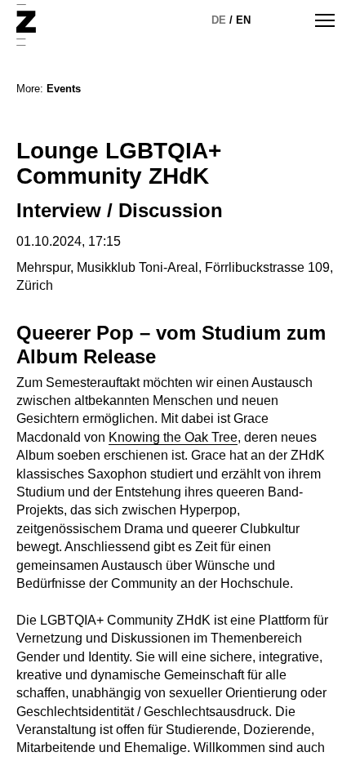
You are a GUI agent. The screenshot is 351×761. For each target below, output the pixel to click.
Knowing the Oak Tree (173, 437)
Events (64, 88)
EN (243, 20)
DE (218, 20)
